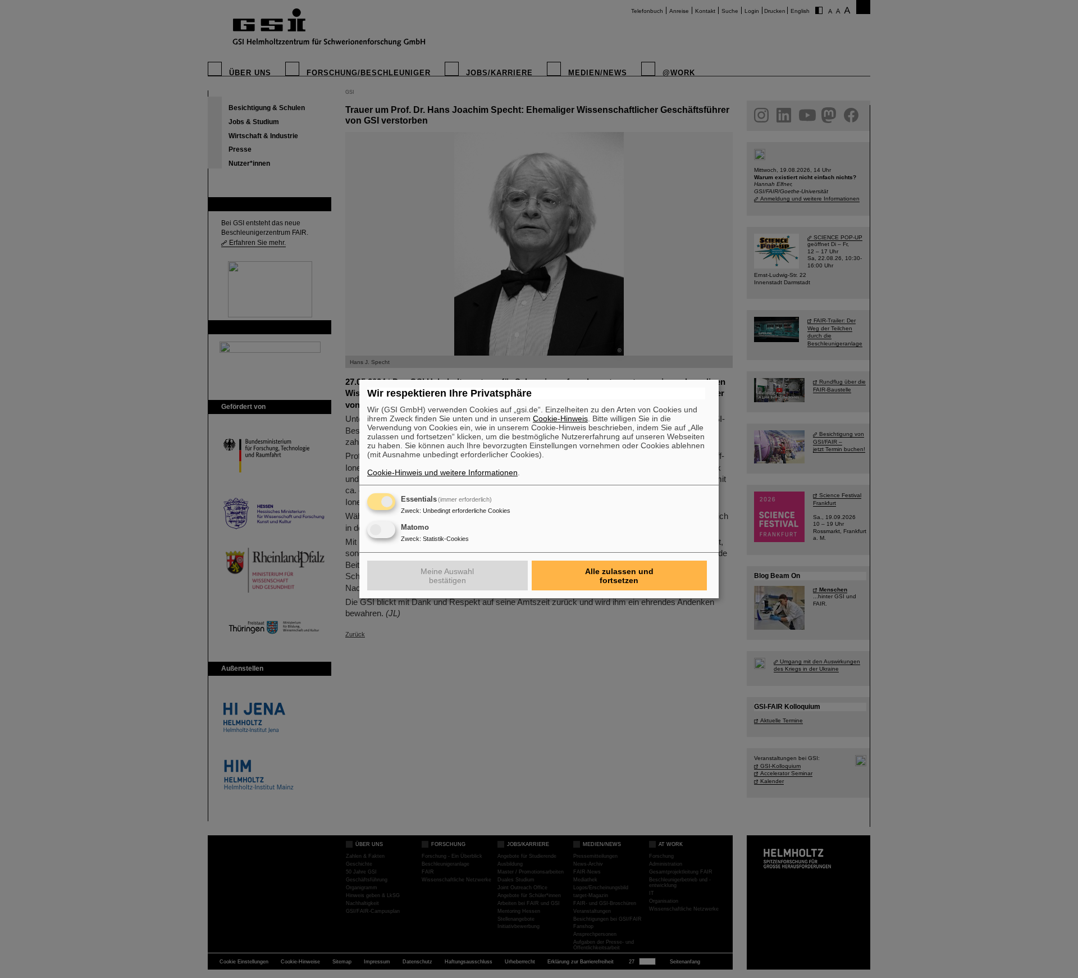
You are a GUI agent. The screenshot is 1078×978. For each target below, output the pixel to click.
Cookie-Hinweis (560, 418)
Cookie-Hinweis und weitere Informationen (442, 472)
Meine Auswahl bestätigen (447, 576)
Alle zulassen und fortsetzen (619, 576)
